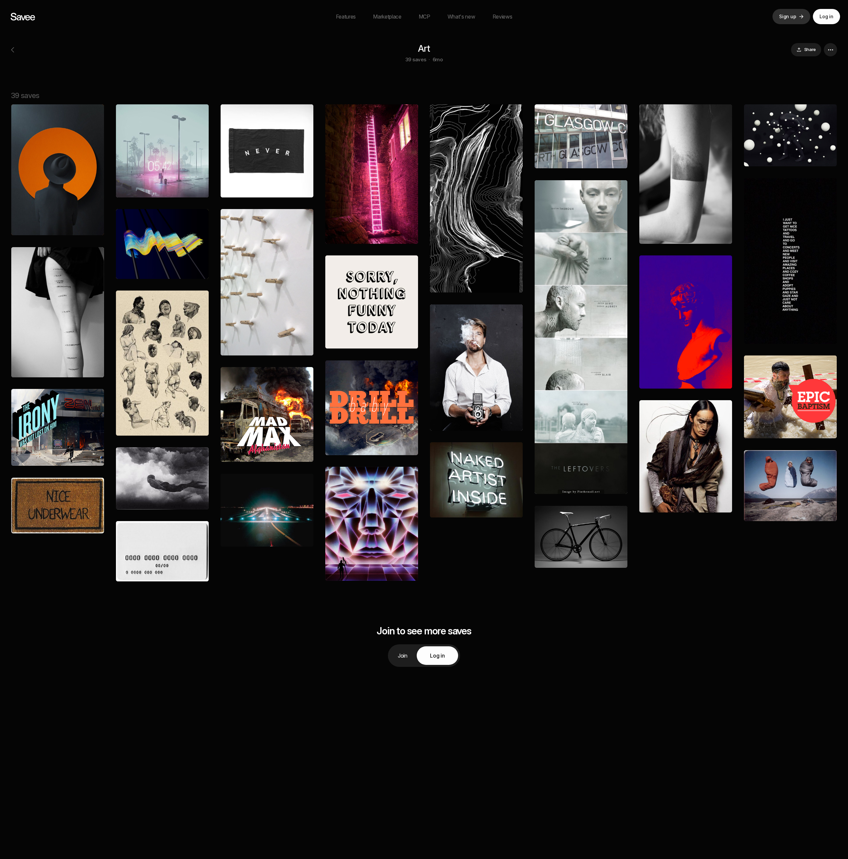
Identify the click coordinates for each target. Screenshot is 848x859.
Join (402, 655)
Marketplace (387, 16)
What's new (461, 16)
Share (810, 49)
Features (346, 16)
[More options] (830, 49)
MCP (424, 16)
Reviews (502, 16)
